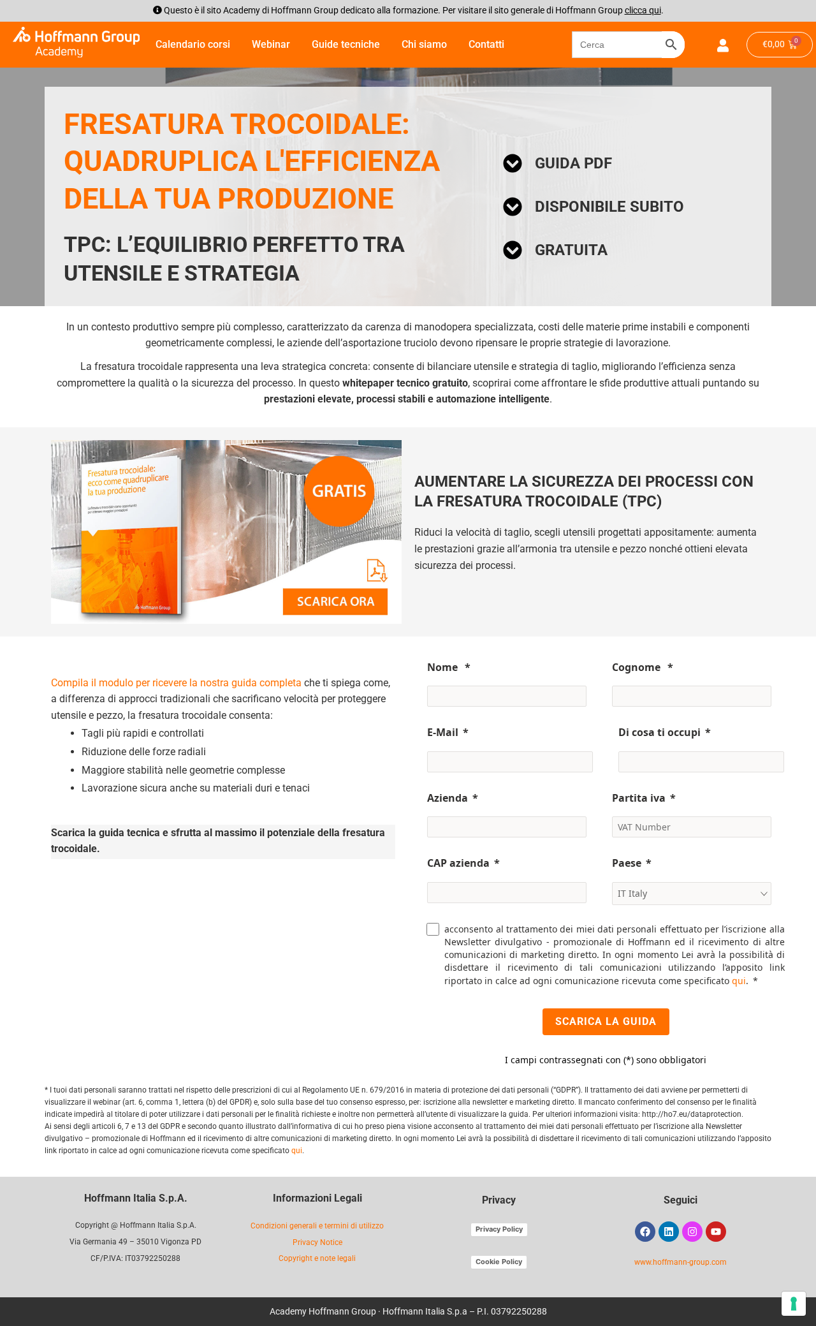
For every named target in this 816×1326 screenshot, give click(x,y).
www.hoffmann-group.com (680, 1262)
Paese (626, 863)
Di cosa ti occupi (659, 732)
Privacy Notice (317, 1242)
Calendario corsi (193, 44)
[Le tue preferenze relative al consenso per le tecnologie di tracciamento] (794, 1304)
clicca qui (643, 10)
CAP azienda (458, 863)
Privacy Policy (499, 1229)
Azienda (447, 798)
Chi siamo (424, 44)
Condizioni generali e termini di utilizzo (317, 1225)
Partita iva (639, 798)
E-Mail (442, 732)
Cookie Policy (499, 1261)
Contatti (486, 44)
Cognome (637, 667)
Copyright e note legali (317, 1258)
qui (739, 981)
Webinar (271, 44)
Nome (443, 667)
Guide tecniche (346, 44)
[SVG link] (76, 42)
